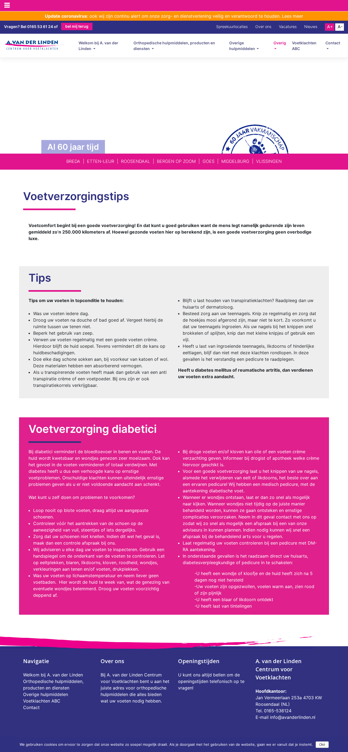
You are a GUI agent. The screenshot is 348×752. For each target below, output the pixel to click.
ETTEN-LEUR (100, 161)
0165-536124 (277, 710)
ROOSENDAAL (135, 161)
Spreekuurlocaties (232, 26)
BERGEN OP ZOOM (176, 161)
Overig (280, 43)
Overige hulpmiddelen (242, 46)
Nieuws (310, 26)
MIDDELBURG (235, 161)
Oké (322, 745)
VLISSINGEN (269, 161)
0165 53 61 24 (40, 26)
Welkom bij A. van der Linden (98, 46)
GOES (209, 161)
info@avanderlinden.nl (292, 717)
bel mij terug (76, 26)
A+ (330, 26)
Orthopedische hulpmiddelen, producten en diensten (174, 46)
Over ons (263, 26)
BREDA (73, 161)
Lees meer (292, 16)
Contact (332, 43)
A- (340, 26)
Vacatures (288, 26)
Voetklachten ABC (304, 46)
